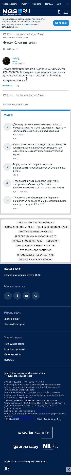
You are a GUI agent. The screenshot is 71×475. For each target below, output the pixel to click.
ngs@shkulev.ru (43, 411)
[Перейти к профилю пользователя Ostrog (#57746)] (6, 61)
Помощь (9, 359)
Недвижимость (10, 4)
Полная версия (12, 268)
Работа (25, 4)
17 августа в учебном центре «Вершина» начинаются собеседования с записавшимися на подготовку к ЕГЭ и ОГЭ (39, 201)
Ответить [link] (7, 86)
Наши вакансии (12, 354)
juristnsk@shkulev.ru (23, 416)
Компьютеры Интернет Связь (29, 34)
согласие (28, 24)
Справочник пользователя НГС (22, 275)
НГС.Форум (7, 34)
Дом (58, 4)
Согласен (61, 22)
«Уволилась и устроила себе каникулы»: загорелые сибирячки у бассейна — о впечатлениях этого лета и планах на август (38, 184)
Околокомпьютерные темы (15, 38)
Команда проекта (14, 349)
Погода (49, 4)
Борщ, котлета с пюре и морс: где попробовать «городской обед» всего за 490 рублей (39, 168)
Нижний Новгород (14, 324)
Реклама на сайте (14, 343)
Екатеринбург (11, 318)
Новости (37, 4)
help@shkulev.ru (28, 419)
